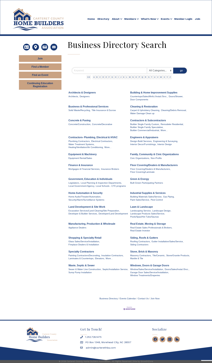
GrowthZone (147, 361)
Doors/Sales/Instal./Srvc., (177, 269)
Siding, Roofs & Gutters (144, 237)
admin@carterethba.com (100, 347)
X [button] (164, 77)
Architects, (73, 96)
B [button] (96, 77)
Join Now (155, 298)
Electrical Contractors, (102, 141)
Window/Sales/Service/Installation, (147, 269)
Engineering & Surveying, (165, 141)
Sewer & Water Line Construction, (84, 269)
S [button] (148, 77)
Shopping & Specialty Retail (84, 237)
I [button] (118, 77)
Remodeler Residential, (172, 124)
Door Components (139, 99)
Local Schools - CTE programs (111, 186)
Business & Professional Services (88, 106)
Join (197, 18)
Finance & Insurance (80, 165)
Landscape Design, (161, 211)
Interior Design (164, 144)
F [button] (109, 77)
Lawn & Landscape (141, 207)
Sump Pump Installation (80, 272)
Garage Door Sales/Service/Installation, (149, 272)
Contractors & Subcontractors (148, 120)
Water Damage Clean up (142, 113)
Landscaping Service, (140, 211)
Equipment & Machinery (82, 154)
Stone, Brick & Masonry (144, 251)
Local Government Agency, (81, 186)
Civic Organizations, (140, 158)
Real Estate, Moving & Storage (148, 223)
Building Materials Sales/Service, (146, 197)
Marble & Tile (136, 258)
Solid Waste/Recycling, (79, 110)
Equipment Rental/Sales (80, 158)
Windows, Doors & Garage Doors (149, 265)
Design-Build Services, (141, 141)
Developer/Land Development (113, 214)
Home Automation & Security (85, 193)
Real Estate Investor (140, 230)
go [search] (181, 70)
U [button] (154, 77)
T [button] (151, 77)
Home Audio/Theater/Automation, (84, 197)
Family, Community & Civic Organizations (154, 154)
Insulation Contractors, (112, 255)
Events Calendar (128, 298)
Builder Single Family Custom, (145, 124)
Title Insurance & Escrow (104, 110)
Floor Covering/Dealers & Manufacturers (154, 165)
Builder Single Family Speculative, (146, 127)
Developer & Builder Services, (83, 214)
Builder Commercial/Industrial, (145, 130)
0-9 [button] (88, 77)
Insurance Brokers (110, 169)
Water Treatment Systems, (81, 144)
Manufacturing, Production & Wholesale (91, 223)
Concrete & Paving (79, 120)
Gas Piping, (168, 197)
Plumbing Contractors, (79, 141)
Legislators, (74, 183)
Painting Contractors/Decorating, (84, 255)
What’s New (148, 18)
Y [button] (167, 77)
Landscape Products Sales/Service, (147, 214)
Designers (85, 96)
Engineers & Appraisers (144, 137)
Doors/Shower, (176, 96)
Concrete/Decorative (102, 124)
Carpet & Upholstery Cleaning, (145, 110)
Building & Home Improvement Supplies (153, 92)
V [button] (157, 77)
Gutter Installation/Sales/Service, (167, 241)
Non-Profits (156, 158)
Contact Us (143, 298)
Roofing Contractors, (140, 241)
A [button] (94, 77)
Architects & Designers (82, 92)
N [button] (133, 77)
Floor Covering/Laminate (142, 172)
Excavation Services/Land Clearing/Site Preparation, (94, 211)
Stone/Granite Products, (178, 255)
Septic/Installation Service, (115, 269)
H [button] (115, 77)
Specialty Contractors (81, 251)
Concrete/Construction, (79, 124)
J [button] (120, 77)
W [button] (161, 77)
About (116, 18)
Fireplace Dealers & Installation (83, 244)
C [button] (100, 77)
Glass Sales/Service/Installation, (84, 241)
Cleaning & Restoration (144, 106)
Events (165, 18)
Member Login (183, 18)
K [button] (123, 77)
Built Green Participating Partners (146, 183)
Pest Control (157, 200)
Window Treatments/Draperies (145, 275)
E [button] (106, 77)
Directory (103, 18)
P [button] (139, 77)
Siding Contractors (139, 244)
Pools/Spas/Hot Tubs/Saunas (144, 217)
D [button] (103, 77)
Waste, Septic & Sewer (81, 265)
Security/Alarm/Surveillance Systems (86, 200)
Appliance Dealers (77, 228)
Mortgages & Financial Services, (84, 169)
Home (91, 18)
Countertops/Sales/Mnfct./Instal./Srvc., (149, 96)
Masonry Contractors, (140, 255)
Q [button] (142, 77)
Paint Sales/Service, (140, 200)
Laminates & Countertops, (81, 258)
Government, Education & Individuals (90, 179)
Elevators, (100, 258)
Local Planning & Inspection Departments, (101, 183)
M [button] (130, 77)
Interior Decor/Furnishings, (143, 144)
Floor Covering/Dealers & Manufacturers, (150, 169)
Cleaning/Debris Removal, (174, 110)
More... (164, 130)
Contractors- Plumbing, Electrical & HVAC (93, 137)
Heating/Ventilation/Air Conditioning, (86, 147)
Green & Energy (139, 179)
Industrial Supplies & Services (148, 193)
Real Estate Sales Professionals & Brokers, (151, 228)
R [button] (145, 77)
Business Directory (108, 298)
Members (130, 18)
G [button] (112, 77)
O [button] (136, 77)
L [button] (126, 77)
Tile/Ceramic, (158, 255)
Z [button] (170, 77)
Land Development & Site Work (86, 207)
